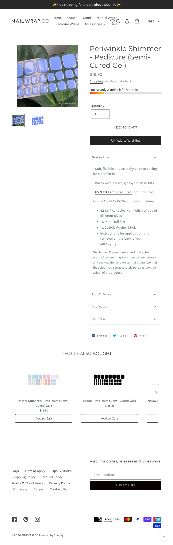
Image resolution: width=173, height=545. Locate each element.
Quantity (97, 106)
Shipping (96, 81)
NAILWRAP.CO (30, 535)
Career (38, 489)
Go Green (98, 319)
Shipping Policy (23, 477)
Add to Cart (43, 418)
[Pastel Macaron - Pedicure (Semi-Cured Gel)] (43, 380)
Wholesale (19, 489)
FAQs (15, 471)
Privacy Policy (59, 483)
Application (100, 306)
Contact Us (58, 489)
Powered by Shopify (51, 535)
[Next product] (156, 392)
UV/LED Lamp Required (113, 192)
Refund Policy (52, 477)
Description (100, 157)
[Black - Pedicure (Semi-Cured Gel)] (109, 380)
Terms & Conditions (27, 483)
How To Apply (35, 471)
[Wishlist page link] (112, 21)
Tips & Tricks (101, 294)
